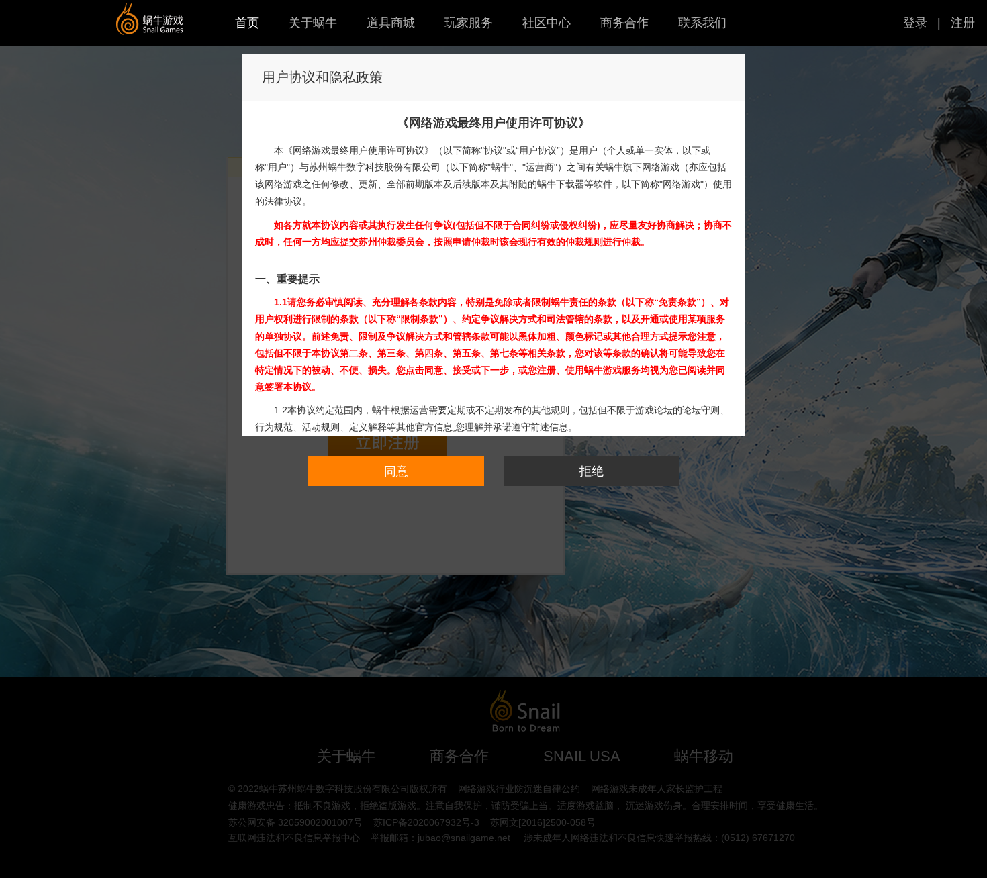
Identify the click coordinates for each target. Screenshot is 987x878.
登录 (915, 23)
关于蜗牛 (313, 23)
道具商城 (391, 23)
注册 (963, 23)
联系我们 (702, 23)
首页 (247, 23)
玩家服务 (468, 23)
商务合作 (624, 23)
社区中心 (546, 23)
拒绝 (591, 471)
